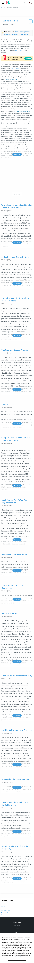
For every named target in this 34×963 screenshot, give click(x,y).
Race (2, 908)
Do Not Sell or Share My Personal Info (17, 960)
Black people (4, 906)
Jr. (1, 914)
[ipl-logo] (7, 3)
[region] (17, 948)
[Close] (32, 935)
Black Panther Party (5, 910)
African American (15, 68)
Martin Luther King (5, 912)
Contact (17, 928)
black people (18, 50)
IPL (2, 7)
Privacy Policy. (18, 957)
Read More (17, 242)
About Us (17, 926)
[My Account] (31, 3)
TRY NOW (28, 58)
